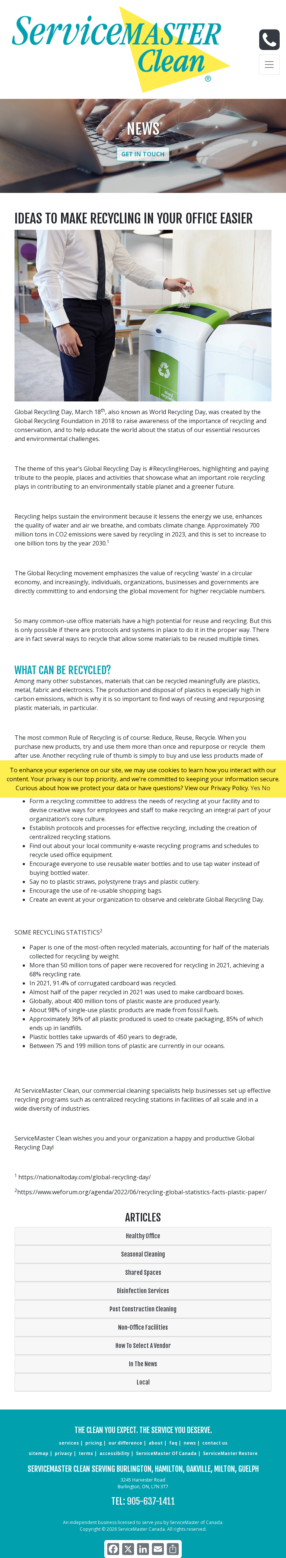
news (190, 1443)
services (69, 1443)
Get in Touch (143, 154)
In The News (143, 1364)
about (156, 1443)
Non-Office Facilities (143, 1327)
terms (86, 1453)
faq (173, 1443)
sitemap (38, 1453)
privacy (63, 1453)
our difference (125, 1443)
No (266, 788)
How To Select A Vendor (143, 1345)
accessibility (114, 1453)
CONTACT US (215, 1443)
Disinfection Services (143, 1291)
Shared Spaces (143, 1272)
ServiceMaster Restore (230, 1453)
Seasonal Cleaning (143, 1254)
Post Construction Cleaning (143, 1309)
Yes (255, 788)
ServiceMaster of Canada (166, 1453)
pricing (93, 1443)
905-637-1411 (151, 1501)
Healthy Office (143, 1236)
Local (143, 1382)
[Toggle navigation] (269, 64)
